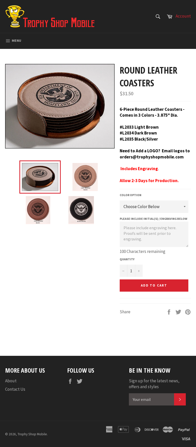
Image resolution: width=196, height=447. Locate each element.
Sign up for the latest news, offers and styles (154, 383)
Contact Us (15, 389)
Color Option (130, 195)
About (11, 381)
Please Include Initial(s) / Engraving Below (153, 219)
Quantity (127, 259)
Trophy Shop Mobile (32, 434)
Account (183, 16)
